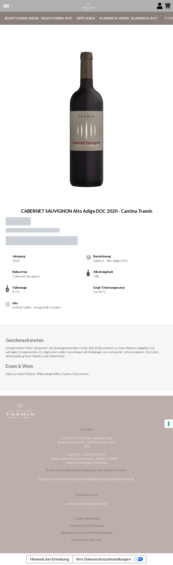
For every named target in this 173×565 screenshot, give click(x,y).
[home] (88, 6)
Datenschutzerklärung (86, 525)
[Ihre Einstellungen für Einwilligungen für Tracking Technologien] (168, 423)
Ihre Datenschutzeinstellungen (103, 559)
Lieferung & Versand (86, 540)
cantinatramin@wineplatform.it (86, 504)
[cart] (167, 6)
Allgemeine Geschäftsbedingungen (86, 532)
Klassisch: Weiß (114, 18)
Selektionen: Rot (56, 18)
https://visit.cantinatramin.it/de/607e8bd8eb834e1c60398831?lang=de (86, 479)
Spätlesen (86, 18)
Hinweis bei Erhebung (49, 559)
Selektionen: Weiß (22, 18)
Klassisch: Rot (144, 18)
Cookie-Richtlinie (86, 518)
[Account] (160, 6)
